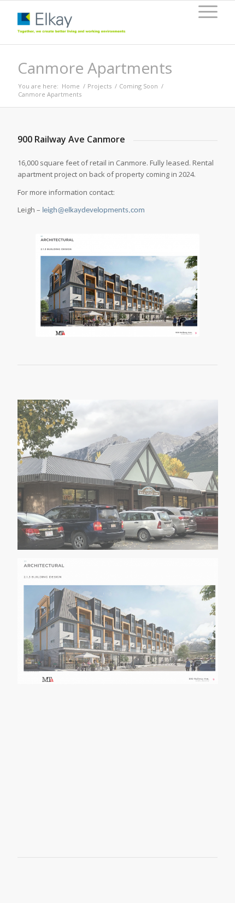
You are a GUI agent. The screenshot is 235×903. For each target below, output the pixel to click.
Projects (99, 86)
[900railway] (121, 625)
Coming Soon (138, 86)
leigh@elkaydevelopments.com (93, 210)
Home (71, 86)
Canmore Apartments (94, 67)
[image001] (121, 479)
